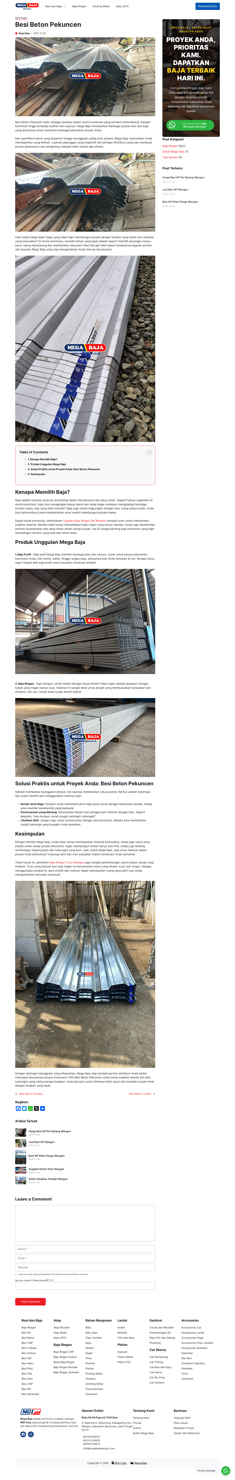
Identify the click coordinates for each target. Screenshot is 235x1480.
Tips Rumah (170, 157)
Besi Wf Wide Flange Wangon (47, 1155)
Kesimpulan (38, 474)
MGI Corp (121, 1463)
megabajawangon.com (102, 1448)
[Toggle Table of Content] (147, 452)
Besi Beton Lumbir (140, 1093)
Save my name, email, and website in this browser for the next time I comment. (53, 1274)
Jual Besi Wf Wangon (42, 1142)
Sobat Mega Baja (173, 151)
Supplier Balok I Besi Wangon (46, 1169)
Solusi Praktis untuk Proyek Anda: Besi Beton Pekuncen (65, 469)
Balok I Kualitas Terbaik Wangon (48, 1179)
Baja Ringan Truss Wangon (67, 862)
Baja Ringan (79, 6)
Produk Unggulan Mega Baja (48, 464)
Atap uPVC (122, 6)
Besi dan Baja (54, 6)
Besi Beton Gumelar (31, 1093)
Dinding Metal (101, 6)
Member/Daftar (207, 6)
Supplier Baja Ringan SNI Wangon (84, 520)
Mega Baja (140, 1463)
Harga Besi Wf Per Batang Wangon (50, 1131)
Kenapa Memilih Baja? (43, 459)
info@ (86, 1448)
